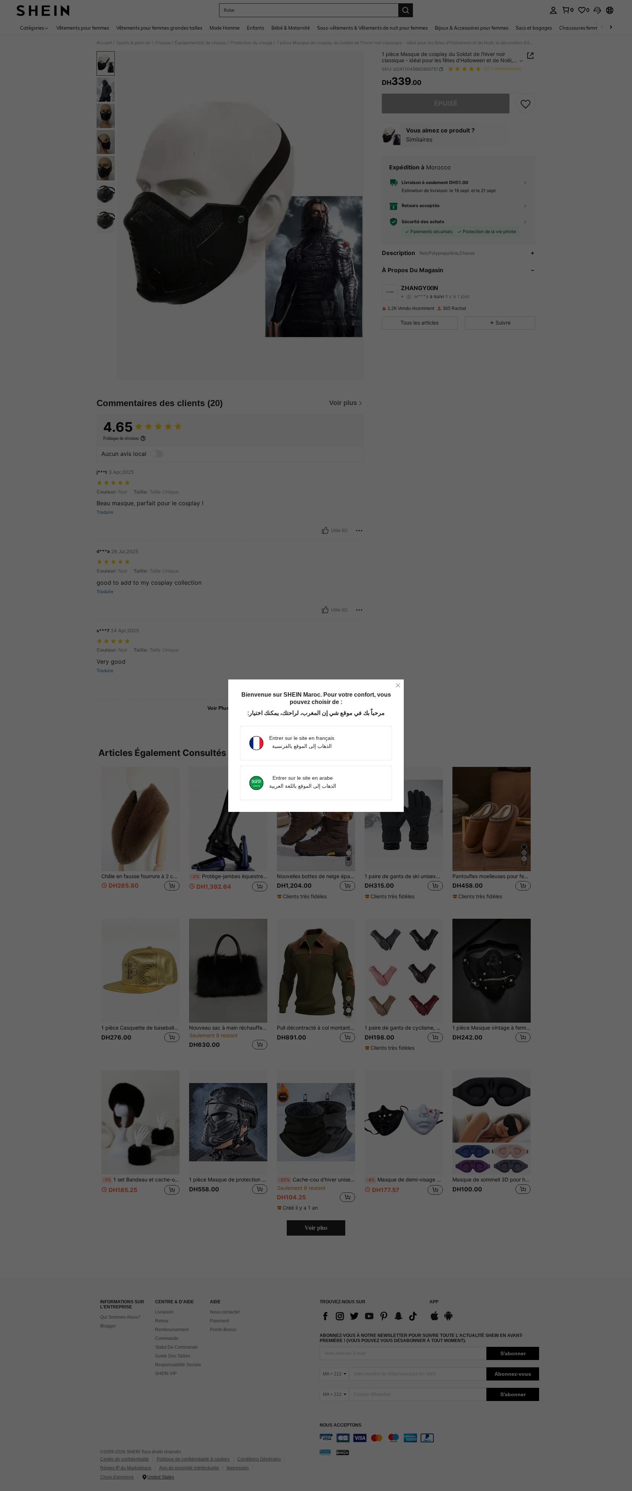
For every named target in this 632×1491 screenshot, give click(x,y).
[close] (398, 685)
